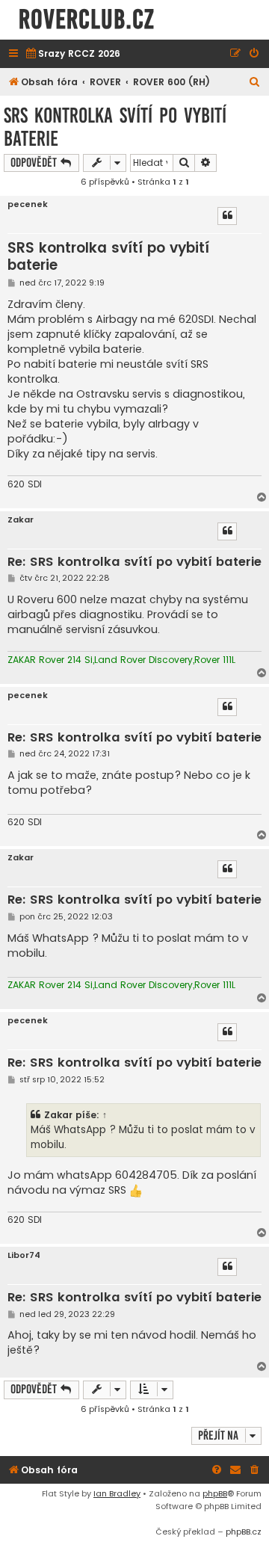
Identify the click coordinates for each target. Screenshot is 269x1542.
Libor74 (23, 1255)
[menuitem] (72, 54)
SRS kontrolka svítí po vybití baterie (115, 127)
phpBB (214, 1493)
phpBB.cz (244, 1532)
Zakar (20, 520)
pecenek (27, 204)
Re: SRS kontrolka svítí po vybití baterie (134, 562)
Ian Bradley (116, 1493)
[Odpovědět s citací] (227, 216)
